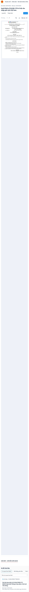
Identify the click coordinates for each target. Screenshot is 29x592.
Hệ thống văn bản (18, 571)
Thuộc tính (10, 13)
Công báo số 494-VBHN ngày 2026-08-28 (18, 589)
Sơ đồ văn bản (5, 568)
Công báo (14, 1)
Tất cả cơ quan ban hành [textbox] (7, 575)
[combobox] (14, 575)
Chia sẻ (25, 13)
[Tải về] (19, 18)
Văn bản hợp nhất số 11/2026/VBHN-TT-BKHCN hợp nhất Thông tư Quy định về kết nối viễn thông (14, 584)
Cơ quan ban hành (6, 571)
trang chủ (8, 1)
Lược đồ (4, 13)
